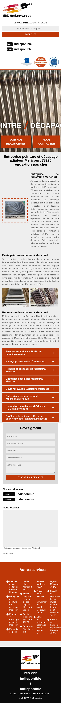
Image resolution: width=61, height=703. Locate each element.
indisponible (23, 44)
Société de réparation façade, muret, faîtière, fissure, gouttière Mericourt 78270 (54, 603)
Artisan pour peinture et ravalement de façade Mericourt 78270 (41, 602)
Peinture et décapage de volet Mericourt (13, 619)
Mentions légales (30, 698)
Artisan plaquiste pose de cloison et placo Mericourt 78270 (27, 601)
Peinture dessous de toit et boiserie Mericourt (13, 586)
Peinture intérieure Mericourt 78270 (27, 618)
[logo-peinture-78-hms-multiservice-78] (20, 9)
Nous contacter (46, 141)
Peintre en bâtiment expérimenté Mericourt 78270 (54, 626)
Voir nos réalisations (16, 141)
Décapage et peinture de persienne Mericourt (13, 603)
